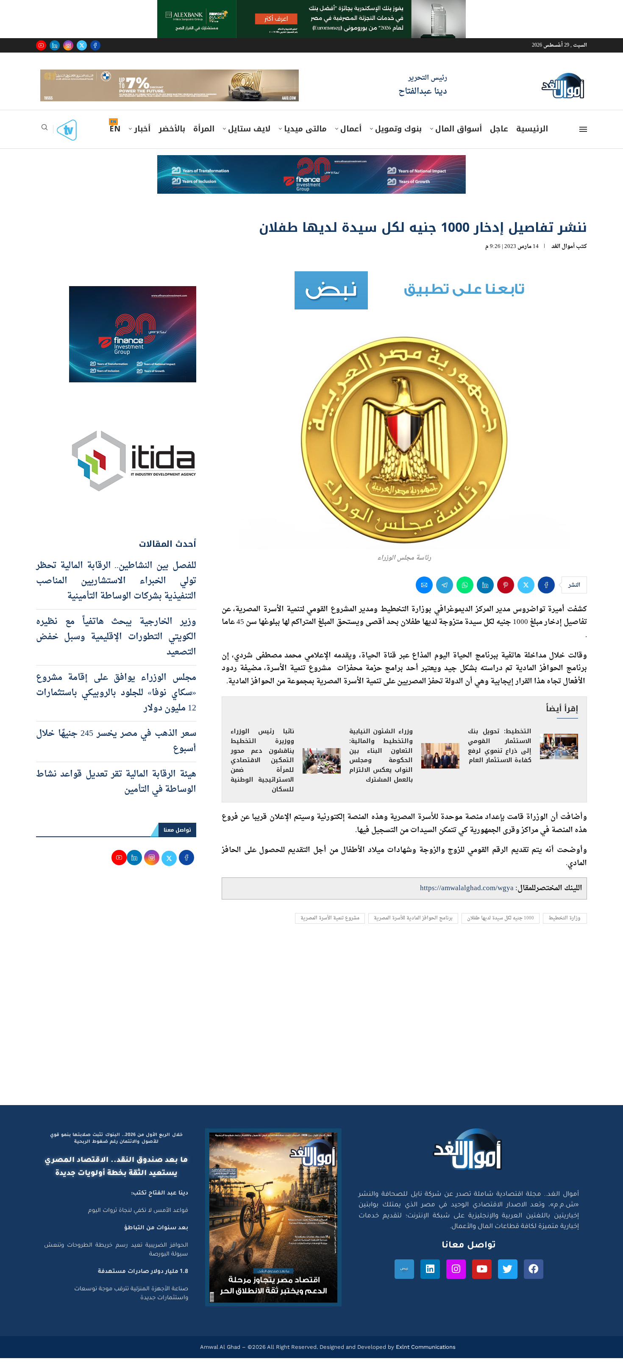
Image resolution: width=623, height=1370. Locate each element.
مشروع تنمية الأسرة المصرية (329, 930)
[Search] (44, 142)
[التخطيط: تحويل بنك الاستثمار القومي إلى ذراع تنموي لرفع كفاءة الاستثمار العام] (559, 758)
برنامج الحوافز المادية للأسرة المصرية (413, 930)
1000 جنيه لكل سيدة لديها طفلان (500, 930)
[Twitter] (82, 45)
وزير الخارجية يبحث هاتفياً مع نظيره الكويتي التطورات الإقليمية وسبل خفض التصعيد (116, 649)
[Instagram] (68, 45)
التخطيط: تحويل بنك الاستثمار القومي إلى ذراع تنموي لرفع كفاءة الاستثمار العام (499, 758)
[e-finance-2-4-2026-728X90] (311, 175)
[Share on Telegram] (444, 596)
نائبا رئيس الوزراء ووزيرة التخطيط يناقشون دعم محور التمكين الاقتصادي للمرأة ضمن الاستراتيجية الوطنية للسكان (262, 773)
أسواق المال (458, 141)
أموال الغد (563, 258)
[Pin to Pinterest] (505, 596)
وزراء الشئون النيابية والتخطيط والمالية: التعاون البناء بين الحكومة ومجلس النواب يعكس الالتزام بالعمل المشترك (381, 768)
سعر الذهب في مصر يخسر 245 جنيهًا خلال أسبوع (116, 753)
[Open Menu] (583, 141)
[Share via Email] (424, 596)
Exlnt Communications (425, 1359)
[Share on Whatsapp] (464, 596)
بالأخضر (172, 141)
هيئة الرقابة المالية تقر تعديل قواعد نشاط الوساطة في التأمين (116, 794)
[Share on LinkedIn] (485, 596)
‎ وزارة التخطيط (564, 930)
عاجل (499, 141)
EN (114, 141)
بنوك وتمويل (398, 141)
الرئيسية (532, 141)
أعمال (351, 141)
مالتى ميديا (305, 141)
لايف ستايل (249, 141)
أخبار (142, 141)
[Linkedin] (55, 45)
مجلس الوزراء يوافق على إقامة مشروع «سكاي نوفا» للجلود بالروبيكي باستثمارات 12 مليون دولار (116, 705)
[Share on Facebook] (546, 596)
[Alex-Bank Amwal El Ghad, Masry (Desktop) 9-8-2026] (311, 8)
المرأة (203, 141)
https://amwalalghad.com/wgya (467, 900)
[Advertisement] (311, 1036)
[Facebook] (95, 45)
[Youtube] (41, 45)
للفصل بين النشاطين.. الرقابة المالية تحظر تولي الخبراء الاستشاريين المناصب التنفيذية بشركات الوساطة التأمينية (116, 593)
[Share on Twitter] (525, 596)
